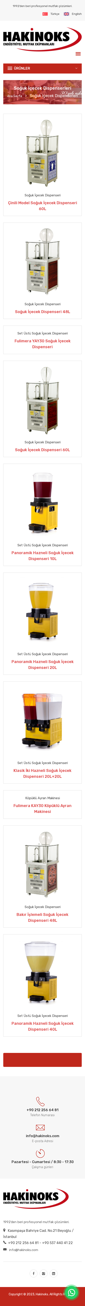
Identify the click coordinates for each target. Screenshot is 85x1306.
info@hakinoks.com (23, 1250)
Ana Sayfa (14, 96)
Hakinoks (42, 1294)
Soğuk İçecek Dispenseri (43, 195)
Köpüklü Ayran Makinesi (42, 798)
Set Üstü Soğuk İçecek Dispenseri (42, 333)
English (77, 13)
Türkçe (55, 13)
